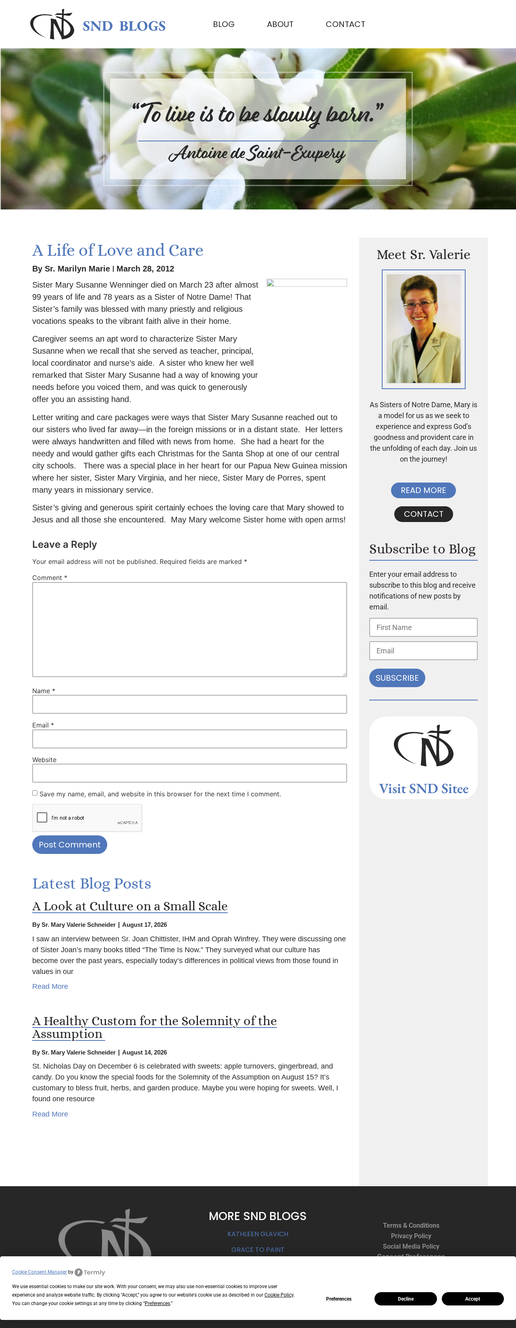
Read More (50, 986)
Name (43, 691)
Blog (224, 24)
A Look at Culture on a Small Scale (130, 906)
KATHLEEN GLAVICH (257, 1234)
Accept (472, 1299)
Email (43, 725)
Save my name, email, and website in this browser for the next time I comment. (160, 794)
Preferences (339, 1299)
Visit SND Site (421, 788)
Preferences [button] (157, 1303)
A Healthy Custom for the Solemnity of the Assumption (154, 1027)
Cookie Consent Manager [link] (39, 1272)
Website (44, 759)
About (280, 24)
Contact (345, 24)
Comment (49, 577)
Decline (406, 1299)
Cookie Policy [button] (278, 1295)
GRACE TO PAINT (258, 1249)
